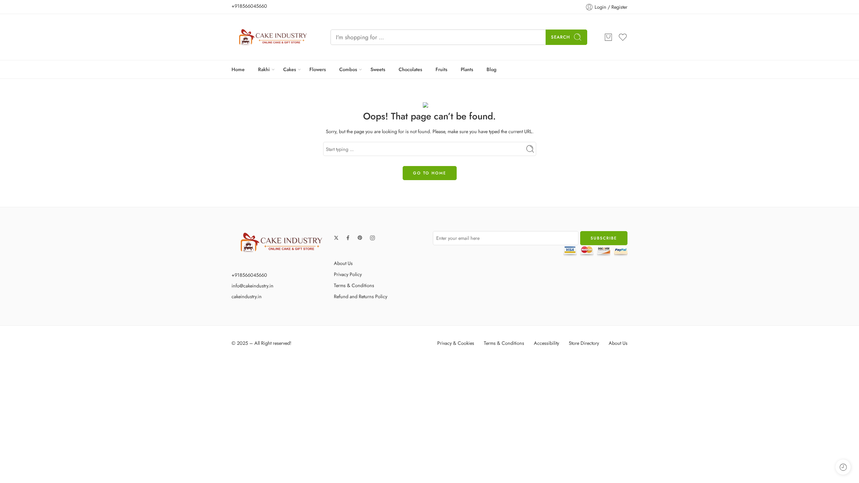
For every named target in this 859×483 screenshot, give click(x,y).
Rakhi (264, 69)
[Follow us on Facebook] (348, 237)
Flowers (317, 69)
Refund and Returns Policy (360, 296)
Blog (492, 69)
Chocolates (410, 69)
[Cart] (608, 37)
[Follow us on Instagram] (372, 238)
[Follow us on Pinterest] (360, 237)
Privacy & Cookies (455, 342)
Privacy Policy (348, 274)
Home (238, 69)
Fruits (441, 69)
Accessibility (546, 342)
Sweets (377, 69)
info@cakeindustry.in (252, 285)
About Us (343, 263)
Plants (467, 69)
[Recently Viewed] (843, 467)
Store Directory (584, 342)
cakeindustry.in (247, 296)
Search (560, 37)
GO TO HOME (429, 173)
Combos (348, 69)
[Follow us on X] (336, 237)
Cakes (289, 69)
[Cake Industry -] (273, 37)
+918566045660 (249, 5)
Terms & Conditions (354, 285)
